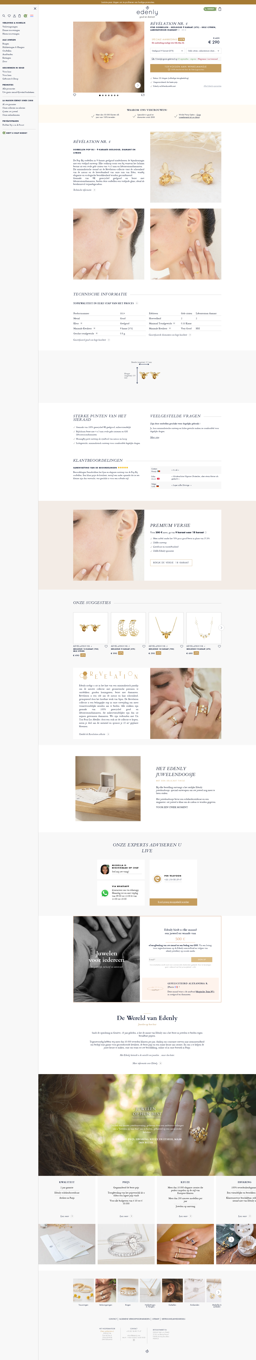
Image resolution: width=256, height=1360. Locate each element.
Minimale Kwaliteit (82, 328)
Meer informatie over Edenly (145, 1063)
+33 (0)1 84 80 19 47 (133, 1331)
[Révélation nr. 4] (108, 57)
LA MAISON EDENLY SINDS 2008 (18, 101)
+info (194, 967)
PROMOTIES (8, 85)
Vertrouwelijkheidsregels (173, 1319)
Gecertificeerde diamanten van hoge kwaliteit (168, 335)
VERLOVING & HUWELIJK (14, 23)
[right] (138, 85)
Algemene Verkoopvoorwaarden (134, 1319)
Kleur (76, 323)
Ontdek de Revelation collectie (92, 734)
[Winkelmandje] (21, 15)
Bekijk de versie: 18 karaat (171, 562)
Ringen (6, 43)
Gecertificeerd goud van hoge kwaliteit (89, 340)
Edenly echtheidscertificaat (164, 86)
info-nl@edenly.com (133, 1335)
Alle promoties (9, 88)
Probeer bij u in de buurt (13, 124)
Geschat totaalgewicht (84, 333)
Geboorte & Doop (10, 78)
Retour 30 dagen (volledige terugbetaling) (171, 78)
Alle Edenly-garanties (212, 86)
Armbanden (8, 54)
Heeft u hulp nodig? (16, 133)
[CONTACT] (26, 15)
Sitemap (155, 1319)
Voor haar (7, 71)
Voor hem (7, 75)
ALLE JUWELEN (9, 40)
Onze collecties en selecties (14, 107)
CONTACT (113, 1319)
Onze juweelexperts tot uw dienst (190, 116)
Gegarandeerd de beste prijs (165, 82)
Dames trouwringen (11, 30)
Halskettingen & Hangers (13, 47)
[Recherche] (5, 15)
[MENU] (35, 9)
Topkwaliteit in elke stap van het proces (103, 303)
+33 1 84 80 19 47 (173, 879)
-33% (181, 39)
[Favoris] (10, 16)
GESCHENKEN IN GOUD (13, 68)
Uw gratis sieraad (18, 92)
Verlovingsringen (10, 26)
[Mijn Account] (16, 15)
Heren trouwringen (11, 33)
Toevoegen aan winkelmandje (186, 68)
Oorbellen (7, 50)
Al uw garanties (9, 104)
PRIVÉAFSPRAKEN (11, 121)
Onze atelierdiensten (11, 114)
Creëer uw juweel (10, 111)
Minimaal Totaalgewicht (162, 323)
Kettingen (7, 57)
